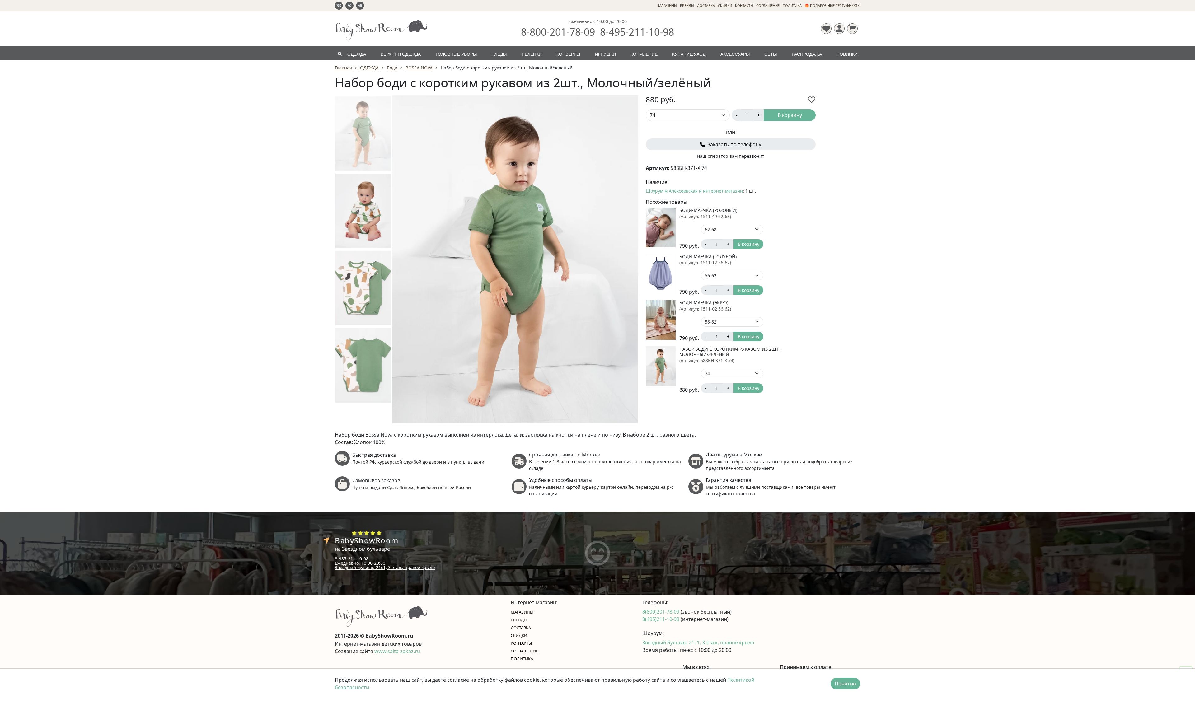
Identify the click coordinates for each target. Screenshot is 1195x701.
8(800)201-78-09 (661, 611)
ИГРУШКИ (605, 54)
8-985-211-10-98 (351, 559)
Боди (392, 68)
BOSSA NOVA (419, 68)
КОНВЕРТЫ (568, 54)
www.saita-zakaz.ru (397, 651)
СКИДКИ (725, 5)
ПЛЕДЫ (499, 54)
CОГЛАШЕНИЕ (768, 5)
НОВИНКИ (847, 54)
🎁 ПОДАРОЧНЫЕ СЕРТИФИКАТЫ (832, 5)
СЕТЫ (770, 54)
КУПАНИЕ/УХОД (688, 54)
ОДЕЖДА (356, 54)
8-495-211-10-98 (637, 32)
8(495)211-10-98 (661, 619)
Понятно (845, 683)
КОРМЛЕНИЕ (644, 54)
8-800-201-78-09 (558, 32)
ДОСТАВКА (706, 5)
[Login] (839, 28)
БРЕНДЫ (687, 5)
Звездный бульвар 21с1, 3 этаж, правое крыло (385, 567)
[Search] (340, 53)
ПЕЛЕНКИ (532, 54)
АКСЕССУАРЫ (735, 54)
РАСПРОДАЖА (807, 54)
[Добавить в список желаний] (812, 100)
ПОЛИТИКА (792, 5)
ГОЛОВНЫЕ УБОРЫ (456, 54)
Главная (343, 68)
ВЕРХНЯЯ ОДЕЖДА (401, 54)
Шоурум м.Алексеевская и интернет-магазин (694, 191)
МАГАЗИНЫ (667, 5)
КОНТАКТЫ (744, 5)
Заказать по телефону (733, 144)
